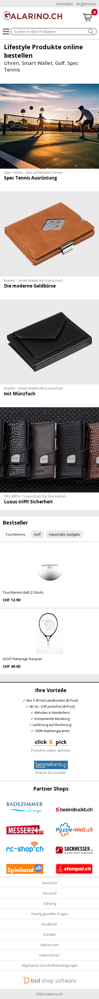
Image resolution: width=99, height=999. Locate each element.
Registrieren (86, 3)
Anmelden (64, 3)
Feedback (49, 924)
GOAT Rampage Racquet (22, 658)
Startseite (49, 882)
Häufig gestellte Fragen (49, 913)
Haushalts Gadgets (64, 534)
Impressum (50, 944)
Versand (49, 893)
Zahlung (49, 903)
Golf (37, 534)
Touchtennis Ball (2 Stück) (23, 592)
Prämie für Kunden (51, 772)
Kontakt (49, 934)
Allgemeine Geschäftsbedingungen (49, 965)
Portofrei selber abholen (51, 750)
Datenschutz (49, 955)
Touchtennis (15, 534)
